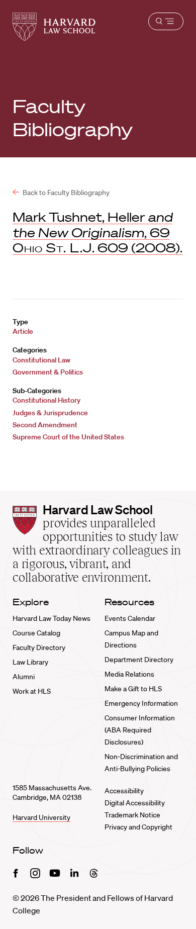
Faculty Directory (39, 647)
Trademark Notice (132, 814)
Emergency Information (141, 703)
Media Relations (129, 674)
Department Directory (139, 659)
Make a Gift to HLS (133, 688)
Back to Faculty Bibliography (65, 192)
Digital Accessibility (135, 802)
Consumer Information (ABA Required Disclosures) (140, 730)
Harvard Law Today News (51, 618)
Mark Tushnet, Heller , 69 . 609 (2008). (97, 232)
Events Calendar (130, 618)
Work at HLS (32, 691)
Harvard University (41, 817)
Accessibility (124, 790)
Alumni (24, 676)
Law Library (30, 662)
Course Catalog (36, 632)
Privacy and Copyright (138, 826)
